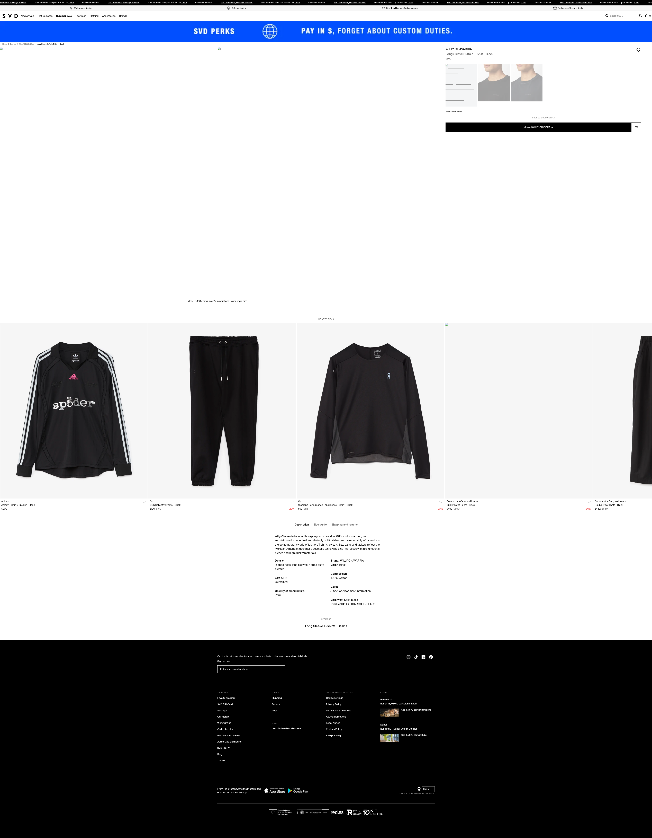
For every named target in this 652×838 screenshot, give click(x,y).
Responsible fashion (228, 735)
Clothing (93, 16)
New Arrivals (27, 16)
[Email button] (636, 127)
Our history (223, 716)
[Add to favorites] (638, 50)
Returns (276, 704)
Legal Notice (333, 723)
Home (4, 44)
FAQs (274, 710)
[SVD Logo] (10, 16)
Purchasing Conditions (338, 710)
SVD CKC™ (223, 748)
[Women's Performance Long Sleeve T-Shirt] (370, 411)
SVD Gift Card (225, 704)
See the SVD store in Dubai (414, 735)
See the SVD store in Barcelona (416, 710)
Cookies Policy (334, 729)
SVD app (222, 710)
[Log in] (640, 15)
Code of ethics (225, 729)
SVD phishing (333, 735)
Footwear (81, 16)
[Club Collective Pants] (222, 411)
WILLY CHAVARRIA (26, 44)
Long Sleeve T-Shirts (320, 626)
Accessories (108, 16)
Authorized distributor (229, 741)
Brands (123, 16)
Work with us (224, 723)
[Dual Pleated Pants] (519, 411)
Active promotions (336, 716)
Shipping (277, 698)
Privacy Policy (333, 704)
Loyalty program (226, 698)
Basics (342, 626)
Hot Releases (45, 16)
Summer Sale (64, 16)
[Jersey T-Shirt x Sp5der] (74, 411)
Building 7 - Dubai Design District (398, 728)
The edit (221, 760)
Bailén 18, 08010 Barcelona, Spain (398, 703)
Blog (219, 754)
